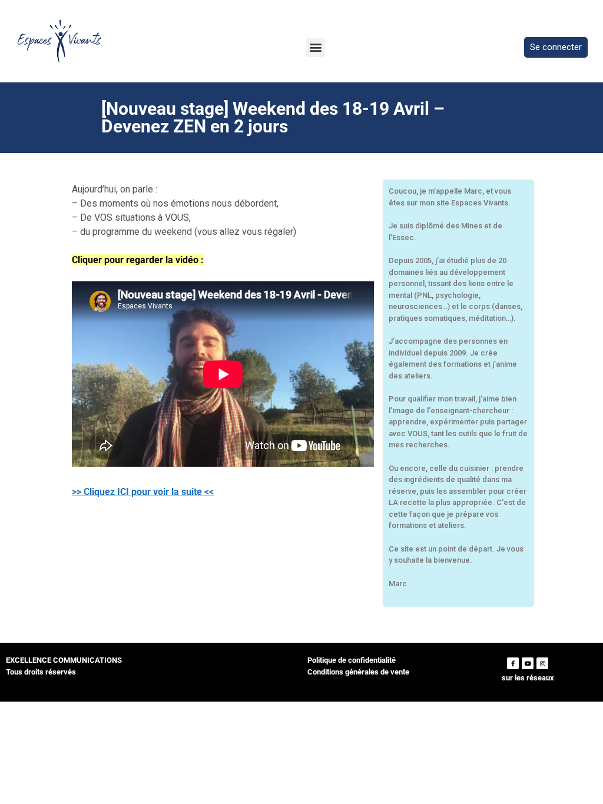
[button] (315, 47)
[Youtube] (528, 663)
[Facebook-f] (513, 663)
